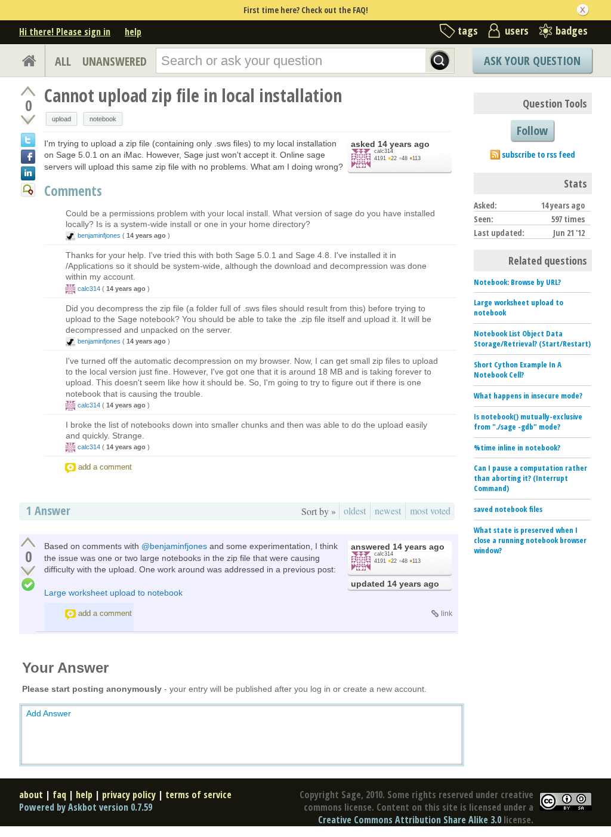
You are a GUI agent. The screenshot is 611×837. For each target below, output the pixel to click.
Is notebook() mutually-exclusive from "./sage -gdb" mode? (528, 421)
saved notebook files (508, 509)
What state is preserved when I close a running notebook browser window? (530, 540)
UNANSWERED (114, 61)
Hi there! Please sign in (64, 31)
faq (59, 794)
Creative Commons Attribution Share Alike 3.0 (409, 819)
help (133, 31)
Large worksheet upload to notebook (113, 592)
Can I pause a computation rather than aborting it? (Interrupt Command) (530, 477)
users (517, 30)
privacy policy (129, 794)
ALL (63, 61)
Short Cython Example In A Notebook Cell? (517, 369)
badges (572, 30)
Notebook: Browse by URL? (517, 282)
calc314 (383, 151)
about (31, 794)
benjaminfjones (99, 235)
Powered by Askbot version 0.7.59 (85, 807)
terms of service (198, 794)
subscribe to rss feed (538, 154)
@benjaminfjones (174, 546)
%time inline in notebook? (517, 447)
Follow (532, 130)
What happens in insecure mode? (528, 395)
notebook (103, 118)
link (446, 613)
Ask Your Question (532, 61)
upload (61, 118)
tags (468, 30)
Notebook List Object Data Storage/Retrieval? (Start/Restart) (532, 338)
